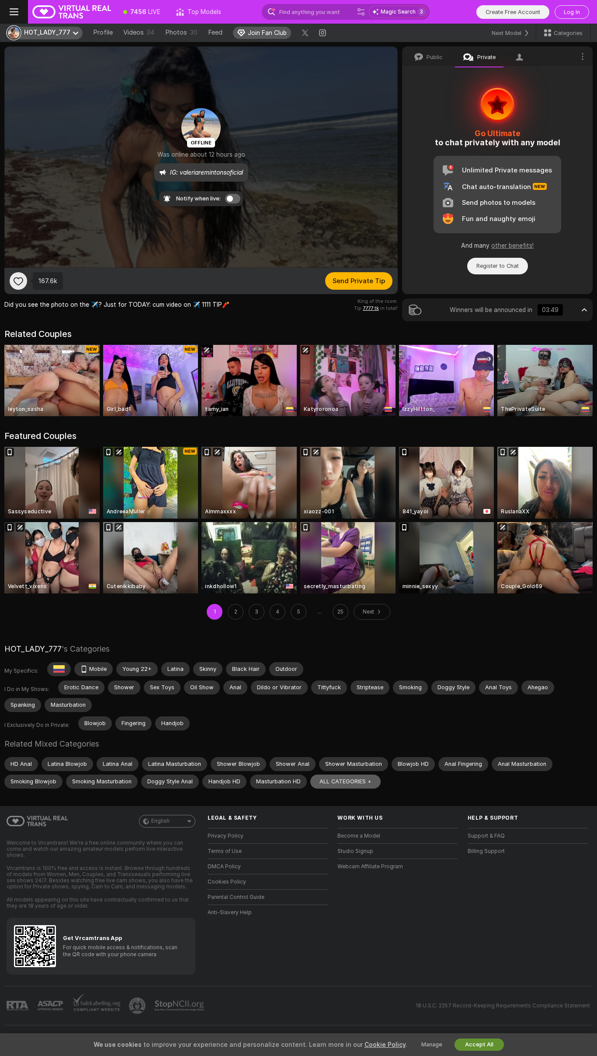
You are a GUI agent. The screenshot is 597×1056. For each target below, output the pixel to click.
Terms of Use (225, 851)
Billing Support (486, 851)
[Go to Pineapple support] (138, 1005)
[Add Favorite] (18, 281)
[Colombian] (59, 669)
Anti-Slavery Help (230, 912)
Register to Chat (497, 266)
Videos (139, 32)
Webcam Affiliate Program (370, 866)
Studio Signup (355, 851)
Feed (215, 32)
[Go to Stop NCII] (180, 1005)
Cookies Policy (227, 882)
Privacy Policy (225, 836)
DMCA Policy (224, 866)
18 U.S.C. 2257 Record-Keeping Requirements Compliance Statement (503, 1006)
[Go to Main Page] (71, 12)
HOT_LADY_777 (33, 648)
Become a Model (358, 836)
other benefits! (512, 245)
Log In (572, 12)
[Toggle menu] (14, 12)
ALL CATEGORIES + (345, 781)
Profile (103, 32)
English (160, 821)
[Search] (361, 12)
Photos (181, 32)
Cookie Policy (385, 1044)
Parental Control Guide (236, 897)
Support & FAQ (486, 836)
